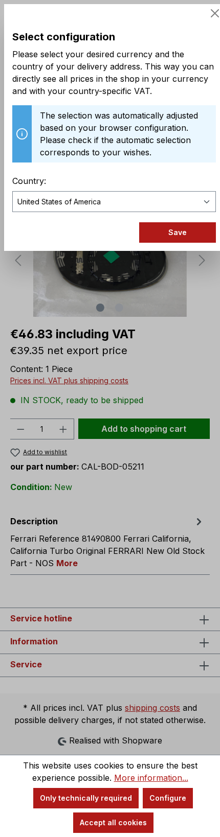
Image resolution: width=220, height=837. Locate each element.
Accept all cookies (113, 822)
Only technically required (86, 798)
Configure (167, 798)
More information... (151, 778)
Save (177, 232)
